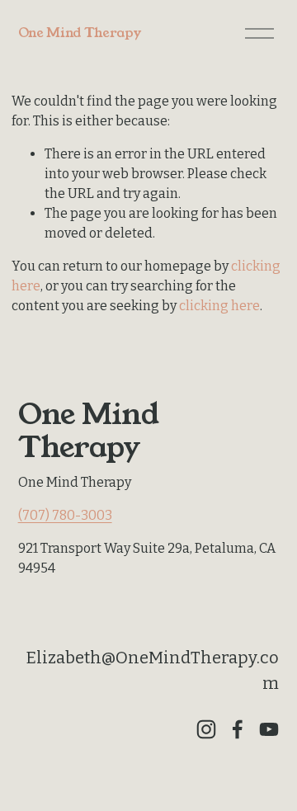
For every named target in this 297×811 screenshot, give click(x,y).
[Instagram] (206, 729)
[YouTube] (269, 729)
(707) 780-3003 (65, 515)
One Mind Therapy (79, 32)
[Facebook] (238, 729)
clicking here (219, 306)
